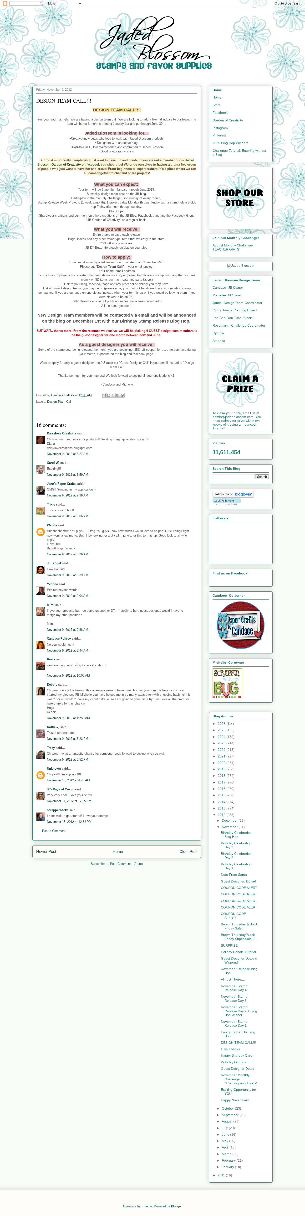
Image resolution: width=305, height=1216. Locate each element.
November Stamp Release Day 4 (234, 988)
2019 (222, 769)
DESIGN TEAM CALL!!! (238, 1042)
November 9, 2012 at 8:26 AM (67, 554)
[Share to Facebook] (117, 395)
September (230, 1115)
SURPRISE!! (230, 945)
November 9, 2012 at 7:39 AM (67, 495)
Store (217, 105)
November (230, 827)
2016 (222, 789)
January (228, 1167)
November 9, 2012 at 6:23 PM (67, 739)
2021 (222, 756)
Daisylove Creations (61, 433)
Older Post (188, 852)
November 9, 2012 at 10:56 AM (68, 718)
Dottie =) (53, 727)
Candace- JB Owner (228, 287)
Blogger (176, 1206)
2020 (222, 763)
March (227, 1154)
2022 (222, 750)
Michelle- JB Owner (227, 295)
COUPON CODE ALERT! (233, 916)
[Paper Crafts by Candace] (240, 648)
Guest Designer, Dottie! (238, 881)
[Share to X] (113, 395)
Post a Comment (54, 831)
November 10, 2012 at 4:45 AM (68, 780)
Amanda (219, 341)
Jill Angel (54, 563)
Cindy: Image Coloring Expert (235, 310)
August (227, 1121)
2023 (222, 743)
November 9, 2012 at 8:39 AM (67, 575)
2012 (222, 815)
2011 (222, 1175)
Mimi (50, 605)
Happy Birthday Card (236, 1055)
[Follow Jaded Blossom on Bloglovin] (233, 496)
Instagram (220, 128)
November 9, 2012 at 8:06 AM (67, 516)
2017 (222, 782)
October (228, 1108)
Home (118, 852)
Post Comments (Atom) (126, 864)
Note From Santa (234, 875)
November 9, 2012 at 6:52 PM (67, 759)
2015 (222, 795)
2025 (222, 730)
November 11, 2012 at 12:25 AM (69, 801)
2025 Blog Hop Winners (230, 143)
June (226, 1134)
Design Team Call (59, 401)
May (225, 1141)
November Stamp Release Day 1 (234, 1024)
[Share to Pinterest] (122, 395)
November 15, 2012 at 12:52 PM (69, 822)
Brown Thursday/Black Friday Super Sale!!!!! (238, 937)
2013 (222, 808)
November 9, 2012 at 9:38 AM (67, 629)
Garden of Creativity (228, 120)
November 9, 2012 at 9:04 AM (67, 596)
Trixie (51, 504)
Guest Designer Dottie (237, 1068)
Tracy (51, 748)
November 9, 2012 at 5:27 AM (67, 454)
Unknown (54, 768)
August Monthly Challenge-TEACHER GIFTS (233, 247)
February (229, 1160)
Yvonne (52, 584)
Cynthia (218, 333)
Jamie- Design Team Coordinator (237, 303)
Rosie (51, 659)
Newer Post (46, 852)
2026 (222, 723)
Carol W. (53, 462)
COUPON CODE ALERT (239, 888)
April (225, 1147)
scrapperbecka (57, 810)
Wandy (52, 525)
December (230, 820)
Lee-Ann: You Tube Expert (232, 318)
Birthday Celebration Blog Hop (236, 835)
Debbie (52, 684)
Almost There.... (233, 979)
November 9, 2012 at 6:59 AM (67, 474)
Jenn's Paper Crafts (61, 483)
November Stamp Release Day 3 (234, 998)
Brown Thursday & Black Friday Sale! (239, 926)
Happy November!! (235, 1100)
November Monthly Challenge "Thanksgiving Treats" (239, 1079)
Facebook (220, 113)
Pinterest (219, 135)
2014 (222, 802)
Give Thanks (230, 1049)
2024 (222, 737)
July (225, 1128)
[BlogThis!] (108, 395)
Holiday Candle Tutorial (238, 952)
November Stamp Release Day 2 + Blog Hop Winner (239, 1011)
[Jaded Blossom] (240, 265)
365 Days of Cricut (60, 789)
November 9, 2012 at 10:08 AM (68, 675)
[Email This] (104, 395)
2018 (222, 776)
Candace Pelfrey (59, 638)
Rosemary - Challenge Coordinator (239, 325)
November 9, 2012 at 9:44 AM (67, 650)
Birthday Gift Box (233, 1062)
